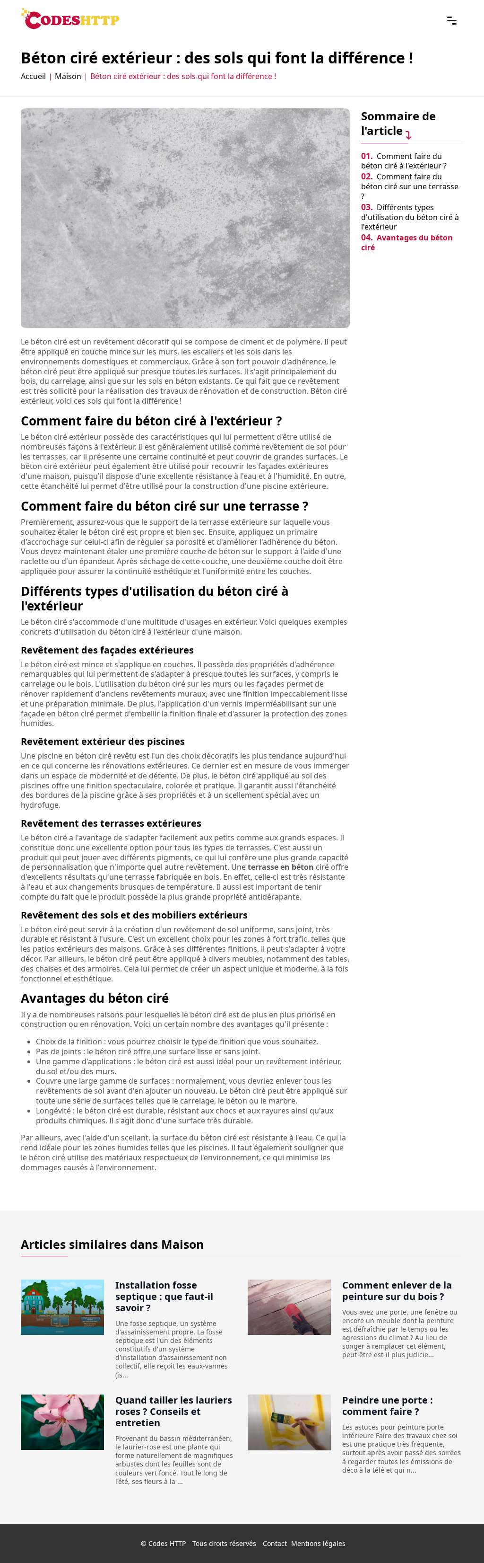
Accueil (33, 76)
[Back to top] (458, 1537)
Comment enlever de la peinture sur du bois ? (397, 1291)
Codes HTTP (167, 1543)
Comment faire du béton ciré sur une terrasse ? (409, 186)
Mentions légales (318, 1543)
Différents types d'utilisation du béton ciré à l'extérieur (410, 217)
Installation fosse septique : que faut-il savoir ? (164, 1296)
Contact (275, 1543)
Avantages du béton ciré (407, 242)
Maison (68, 76)
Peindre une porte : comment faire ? (387, 1406)
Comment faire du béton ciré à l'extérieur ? (404, 161)
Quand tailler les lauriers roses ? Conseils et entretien (173, 1411)
